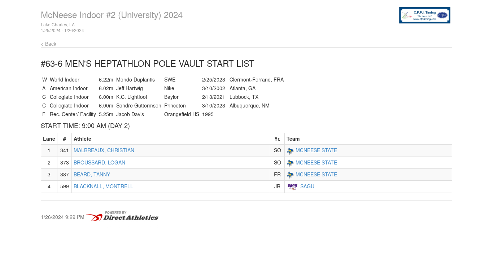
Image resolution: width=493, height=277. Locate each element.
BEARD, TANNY (92, 174)
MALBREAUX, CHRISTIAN (104, 150)
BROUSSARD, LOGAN (99, 162)
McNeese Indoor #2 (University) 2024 (112, 14)
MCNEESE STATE (316, 150)
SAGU (307, 186)
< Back (48, 43)
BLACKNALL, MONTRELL (103, 186)
